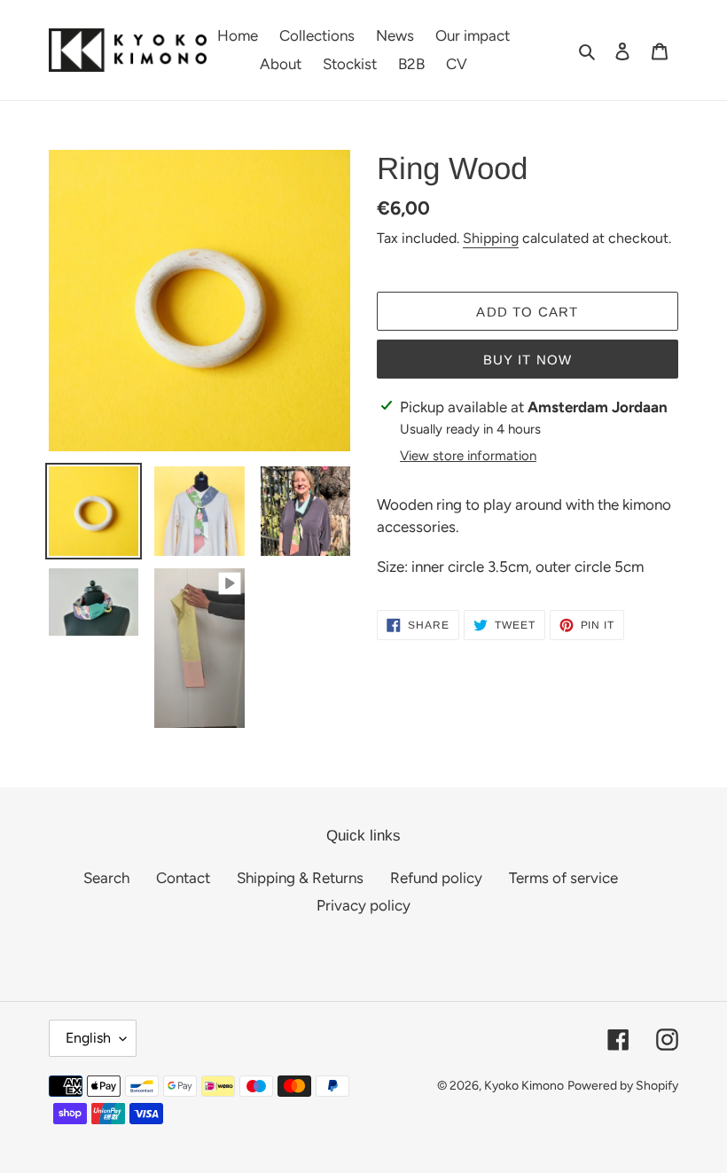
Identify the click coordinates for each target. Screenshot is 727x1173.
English (88, 1037)
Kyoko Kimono (524, 1085)
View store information (468, 456)
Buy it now (528, 359)
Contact (183, 878)
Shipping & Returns (300, 878)
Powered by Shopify (622, 1085)
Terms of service (563, 878)
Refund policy (436, 878)
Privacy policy (363, 905)
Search (106, 878)
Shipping (491, 238)
